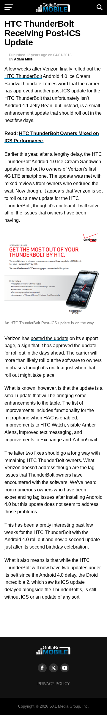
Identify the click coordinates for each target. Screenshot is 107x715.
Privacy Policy (53, 684)
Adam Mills (23, 59)
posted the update (49, 338)
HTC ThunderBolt (23, 76)
